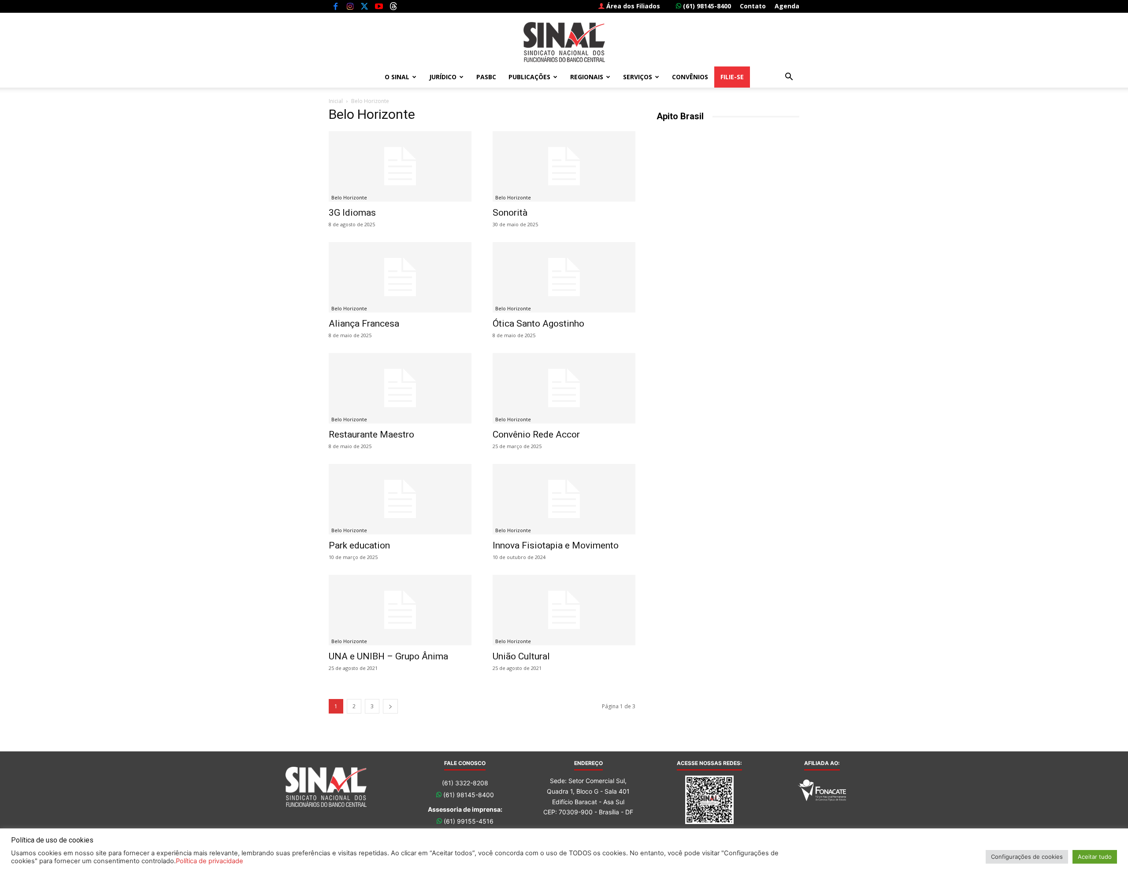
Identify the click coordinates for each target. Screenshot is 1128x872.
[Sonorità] (564, 166)
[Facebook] (335, 6)
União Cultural (521, 656)
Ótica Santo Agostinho (538, 323)
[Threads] (393, 6)
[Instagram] (349, 6)
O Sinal (397, 77)
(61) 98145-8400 (706, 6)
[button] (788, 78)
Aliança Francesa (364, 323)
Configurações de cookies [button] (1027, 856)
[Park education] (400, 499)
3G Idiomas (352, 212)
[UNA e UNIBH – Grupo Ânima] (400, 610)
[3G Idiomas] (400, 166)
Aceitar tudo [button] (1095, 856)
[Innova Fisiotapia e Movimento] (564, 499)
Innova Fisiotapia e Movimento (556, 545)
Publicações (529, 77)
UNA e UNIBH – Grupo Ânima (388, 656)
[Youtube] (379, 6)
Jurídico (442, 77)
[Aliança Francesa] (400, 277)
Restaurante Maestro (371, 434)
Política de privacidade (209, 861)
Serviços (637, 77)
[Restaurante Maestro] (400, 388)
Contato (753, 6)
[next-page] (390, 706)
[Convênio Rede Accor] (564, 388)
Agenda (787, 6)
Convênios (690, 77)
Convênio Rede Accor (536, 434)
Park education (359, 545)
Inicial (336, 101)
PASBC (486, 77)
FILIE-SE (732, 77)
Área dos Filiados (632, 6)
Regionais (586, 77)
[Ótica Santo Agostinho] (564, 277)
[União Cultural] (564, 610)
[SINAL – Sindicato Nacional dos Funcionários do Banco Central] (564, 42)
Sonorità (510, 212)
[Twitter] (364, 6)
